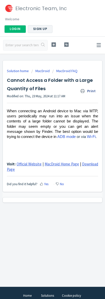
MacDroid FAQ (66, 71)
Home (27, 295)
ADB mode (66, 137)
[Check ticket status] (66, 44)
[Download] (43, 147)
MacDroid (42, 71)
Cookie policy (71, 295)
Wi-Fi (91, 137)
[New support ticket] (53, 44)
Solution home (18, 71)
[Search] (42, 45)
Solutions (47, 295)
